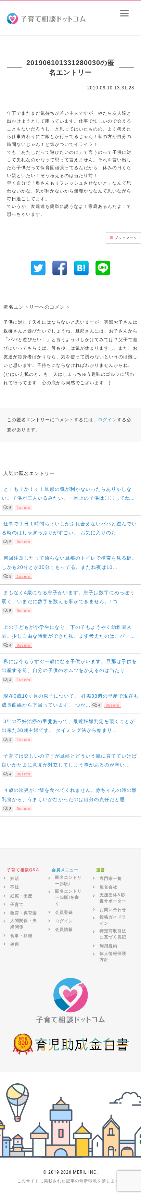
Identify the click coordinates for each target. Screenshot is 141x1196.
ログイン (107, 420)
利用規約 (108, 946)
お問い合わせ (113, 909)
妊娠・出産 (21, 896)
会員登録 (64, 912)
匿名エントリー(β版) (68, 880)
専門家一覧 (111, 878)
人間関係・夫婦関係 (23, 923)
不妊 (14, 887)
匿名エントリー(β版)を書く (68, 897)
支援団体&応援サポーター (113, 898)
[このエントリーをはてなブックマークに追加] (81, 267)
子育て (17, 904)
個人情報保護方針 (113, 956)
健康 (14, 944)
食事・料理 (21, 935)
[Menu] (124, 12)
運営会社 (108, 887)
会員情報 (64, 929)
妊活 (14, 878)
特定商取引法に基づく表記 (113, 934)
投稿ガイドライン (113, 920)
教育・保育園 (23, 913)
